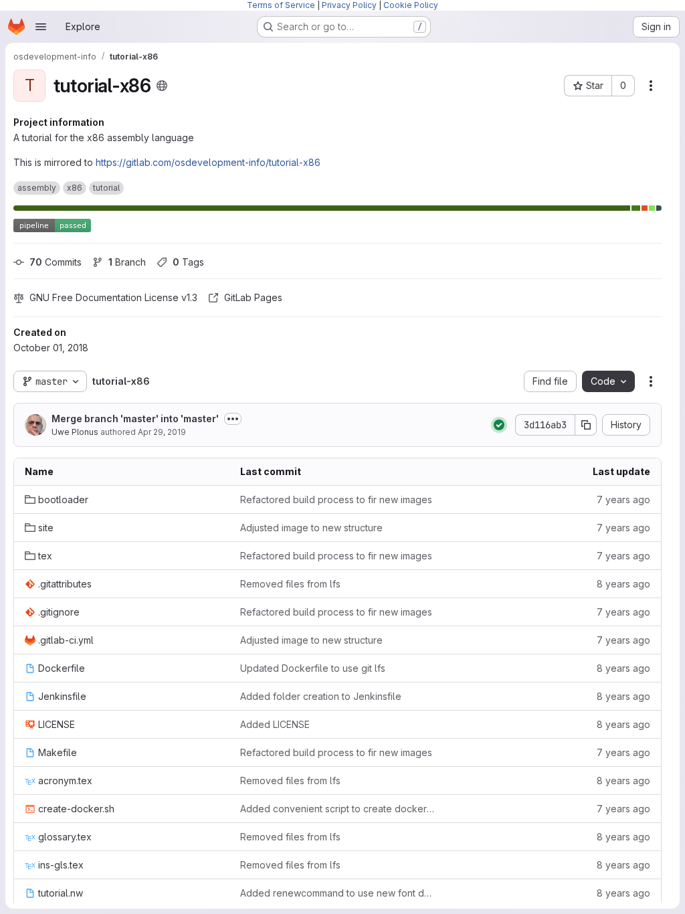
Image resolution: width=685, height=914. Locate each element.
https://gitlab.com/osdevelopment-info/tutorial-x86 (208, 162)
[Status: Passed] (499, 425)
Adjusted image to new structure (311, 527)
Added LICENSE (275, 724)
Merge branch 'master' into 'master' (135, 418)
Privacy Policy (349, 5)
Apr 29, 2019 (162, 432)
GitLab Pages (253, 297)
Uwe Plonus (75, 432)
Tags (188, 262)
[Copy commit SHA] (586, 425)
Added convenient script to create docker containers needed (337, 808)
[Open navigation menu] (41, 26)
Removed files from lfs (290, 583)
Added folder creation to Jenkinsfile (320, 696)
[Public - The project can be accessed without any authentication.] (162, 85)
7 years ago (623, 499)
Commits (55, 262)
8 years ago (623, 583)
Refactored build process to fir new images (336, 499)
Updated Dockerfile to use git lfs (312, 668)
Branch (127, 262)
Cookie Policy (410, 5)
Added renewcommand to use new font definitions (337, 893)
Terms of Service (281, 5)
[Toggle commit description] (232, 419)
